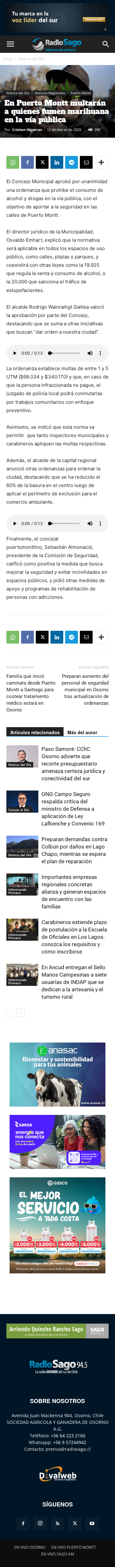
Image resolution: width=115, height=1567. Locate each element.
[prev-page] (10, 1013)
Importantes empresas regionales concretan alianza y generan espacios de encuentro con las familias (74, 892)
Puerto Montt (81, 93)
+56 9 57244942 (69, 1442)
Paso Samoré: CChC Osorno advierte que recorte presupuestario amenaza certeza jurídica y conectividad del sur (73, 764)
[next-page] (21, 1013)
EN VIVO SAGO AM (57, 1554)
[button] (10, 44)
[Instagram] (40, 1523)
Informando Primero (17, 891)
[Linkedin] (56, 162)
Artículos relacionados (35, 732)
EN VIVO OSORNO (29, 1547)
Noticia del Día (31, 58)
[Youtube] (92, 1523)
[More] (101, 162)
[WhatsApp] (12, 162)
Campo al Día (18, 810)
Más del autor (82, 732)
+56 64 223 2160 (68, 1436)
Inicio (7, 58)
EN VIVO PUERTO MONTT (73, 1547)
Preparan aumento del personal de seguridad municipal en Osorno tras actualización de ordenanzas (85, 689)
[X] (42, 162)
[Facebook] (27, 162)
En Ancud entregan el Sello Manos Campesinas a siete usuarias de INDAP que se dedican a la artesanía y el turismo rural (74, 982)
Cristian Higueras (27, 129)
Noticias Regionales (50, 93)
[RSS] (57, 1523)
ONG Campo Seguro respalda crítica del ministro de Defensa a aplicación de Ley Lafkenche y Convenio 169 (73, 809)
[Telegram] (71, 162)
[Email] (86, 162)
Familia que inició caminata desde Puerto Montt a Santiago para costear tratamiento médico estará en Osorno (31, 693)
